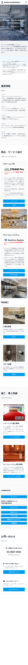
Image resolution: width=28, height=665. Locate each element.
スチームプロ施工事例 (14, 437)
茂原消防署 (14, 523)
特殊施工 (14, 336)
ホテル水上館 (14, 515)
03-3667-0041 (14, 552)
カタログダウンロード (14, 589)
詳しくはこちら (14, 496)
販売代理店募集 (14, 274)
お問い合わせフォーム (14, 572)
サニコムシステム (14, 270)
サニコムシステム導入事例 (14, 476)
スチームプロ (14, 201)
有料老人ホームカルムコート (14, 519)
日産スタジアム (14, 512)
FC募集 (14, 205)
